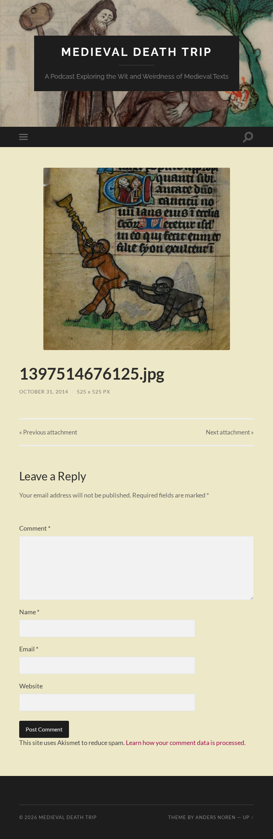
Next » (230, 432)
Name (29, 612)
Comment (34, 528)
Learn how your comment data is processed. (186, 742)
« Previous (48, 432)
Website (31, 686)
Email (28, 649)
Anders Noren (216, 817)
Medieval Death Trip (136, 51)
